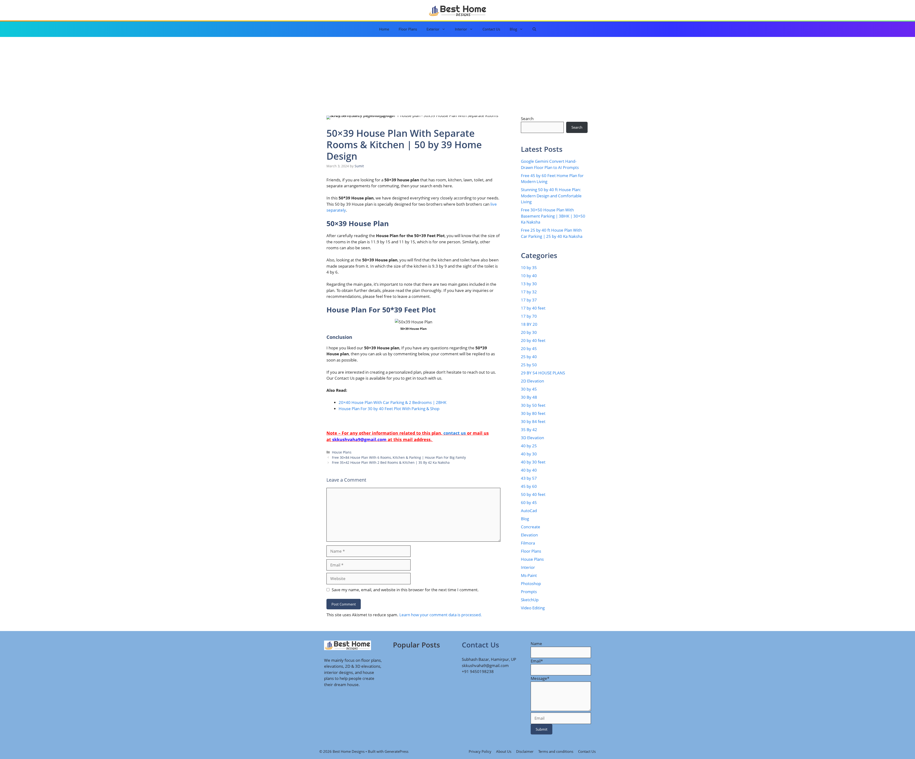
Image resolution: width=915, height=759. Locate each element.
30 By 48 (529, 397)
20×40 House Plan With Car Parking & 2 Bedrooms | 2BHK (392, 402)
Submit (541, 729)
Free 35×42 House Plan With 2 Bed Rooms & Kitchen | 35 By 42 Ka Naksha (391, 462)
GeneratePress (396, 751)
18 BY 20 (529, 324)
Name (536, 643)
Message (540, 678)
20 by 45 (529, 348)
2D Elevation (532, 381)
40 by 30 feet (533, 462)
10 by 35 (529, 267)
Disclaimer (525, 751)
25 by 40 (529, 356)
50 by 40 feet (533, 494)
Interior (461, 29)
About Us (503, 751)
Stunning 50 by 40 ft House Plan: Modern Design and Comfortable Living (551, 195)
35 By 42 (529, 429)
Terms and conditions (555, 751)
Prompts (529, 591)
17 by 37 (529, 300)
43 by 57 (529, 478)
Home (384, 29)
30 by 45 (529, 389)
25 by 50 (529, 364)
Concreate (530, 527)
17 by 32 (529, 292)
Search (527, 118)
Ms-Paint (529, 575)
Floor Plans (408, 29)
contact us (454, 433)
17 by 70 (529, 316)
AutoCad (529, 510)
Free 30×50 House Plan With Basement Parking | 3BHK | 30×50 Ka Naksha (553, 216)
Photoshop (531, 583)
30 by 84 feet (533, 421)
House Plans (341, 452)
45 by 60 (529, 486)
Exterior (433, 29)
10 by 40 (529, 275)
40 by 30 (529, 454)
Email (537, 661)
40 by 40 (529, 470)
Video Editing (533, 608)
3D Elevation (532, 437)
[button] (534, 29)
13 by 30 (529, 283)
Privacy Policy (480, 751)
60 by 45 (529, 502)
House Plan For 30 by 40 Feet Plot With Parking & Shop (389, 408)
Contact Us (491, 29)
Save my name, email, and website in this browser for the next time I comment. (405, 589)
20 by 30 (529, 332)
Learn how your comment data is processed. (440, 614)
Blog (513, 29)
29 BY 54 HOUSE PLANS (543, 373)
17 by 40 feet (533, 308)
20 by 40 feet (533, 340)
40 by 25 (529, 445)
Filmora (528, 543)
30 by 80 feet (533, 413)
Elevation (529, 535)
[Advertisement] (457, 72)
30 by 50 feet (533, 405)
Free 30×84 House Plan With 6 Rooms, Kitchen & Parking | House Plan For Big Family (399, 457)
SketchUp (530, 599)
